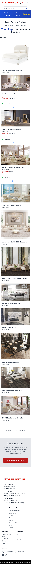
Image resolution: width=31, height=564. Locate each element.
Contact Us (5, 538)
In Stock (18, 14)
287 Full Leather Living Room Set (12, 418)
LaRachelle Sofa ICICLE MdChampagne (14, 242)
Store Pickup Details (14, 510)
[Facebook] (3, 555)
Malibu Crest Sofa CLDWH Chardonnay (14, 278)
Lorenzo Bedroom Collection (11, 129)
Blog (18, 534)
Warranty (11, 520)
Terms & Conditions (22, 537)
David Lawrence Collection (10, 94)
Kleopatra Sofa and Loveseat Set (13, 167)
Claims (11, 527)
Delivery (11, 515)
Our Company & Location (6, 535)
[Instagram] (6, 555)
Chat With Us (20, 551)
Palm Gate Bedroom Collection (12, 70)
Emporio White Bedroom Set (11, 303)
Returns (11, 525)
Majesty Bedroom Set (9, 328)
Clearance (26, 14)
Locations (5, 543)
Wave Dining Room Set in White (12, 390)
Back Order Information (15, 523)
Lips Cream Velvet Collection (11, 205)
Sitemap (19, 539)
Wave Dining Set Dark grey (10, 362)
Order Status (12, 513)
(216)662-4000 (9, 551)
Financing (11, 518)
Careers (4, 541)
